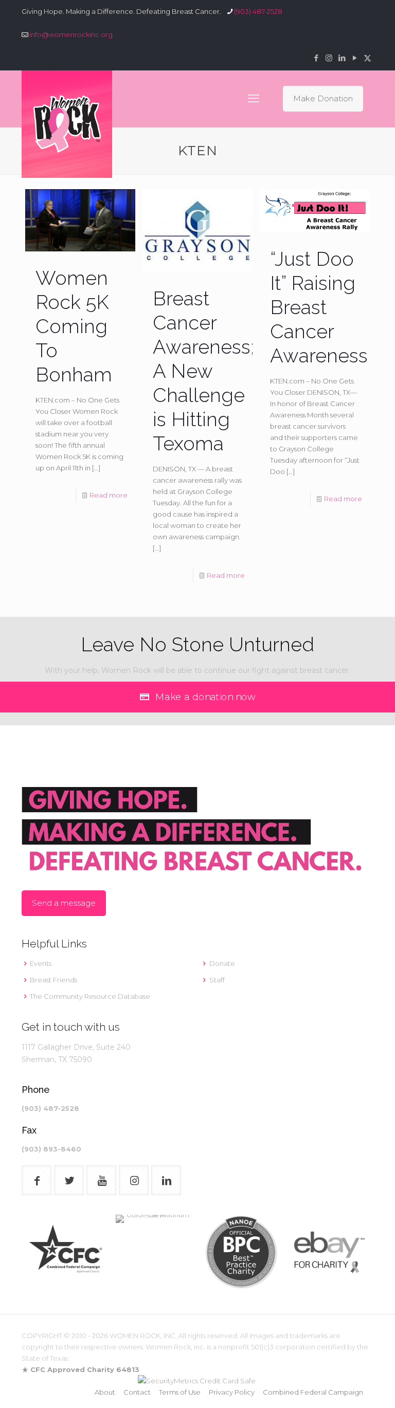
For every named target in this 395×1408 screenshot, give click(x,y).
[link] (65, 1252)
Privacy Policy (232, 1392)
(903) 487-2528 (258, 11)
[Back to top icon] (345, 1387)
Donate (222, 963)
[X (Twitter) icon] (367, 58)
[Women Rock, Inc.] (67, 124)
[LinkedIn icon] (342, 58)
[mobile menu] (253, 98)
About (105, 1392)
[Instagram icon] (329, 58)
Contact (137, 1392)
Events (40, 963)
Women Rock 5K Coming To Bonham (73, 326)
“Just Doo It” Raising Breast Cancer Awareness (319, 307)
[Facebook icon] (316, 58)
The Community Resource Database (90, 996)
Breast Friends (53, 980)
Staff (217, 980)
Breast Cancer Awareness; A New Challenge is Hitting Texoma (204, 371)
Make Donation (323, 98)
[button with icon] (36, 1180)
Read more (108, 495)
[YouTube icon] (354, 58)
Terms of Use (180, 1392)
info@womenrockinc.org (71, 34)
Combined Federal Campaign (313, 1392)
